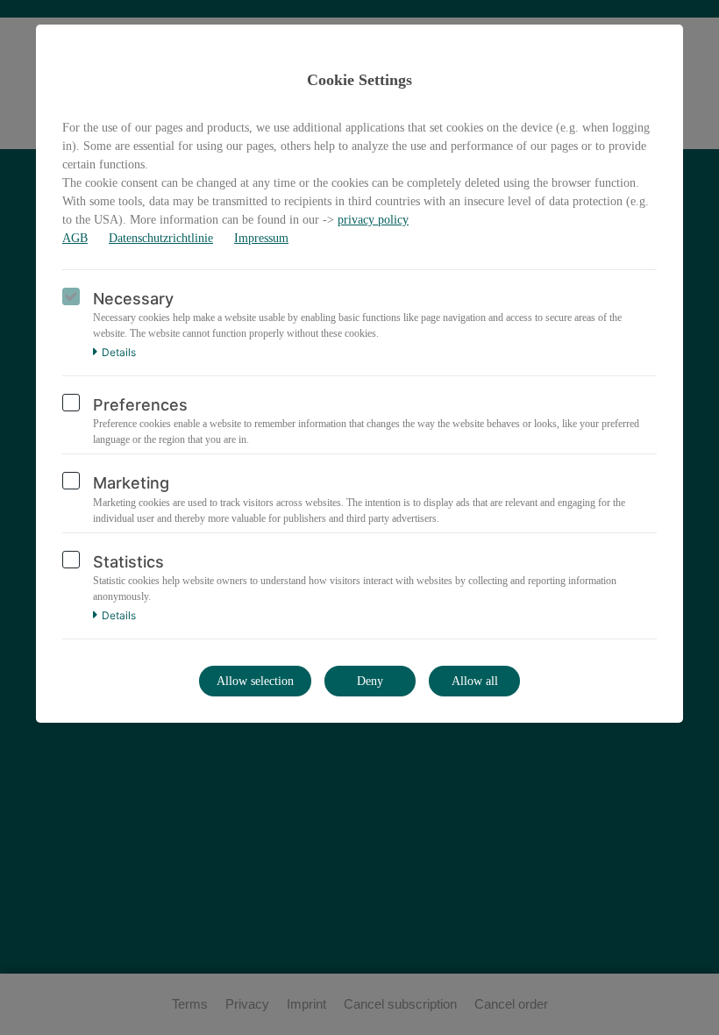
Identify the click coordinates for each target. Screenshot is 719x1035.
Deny (370, 681)
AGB (75, 238)
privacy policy (373, 219)
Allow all (475, 681)
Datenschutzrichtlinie (161, 238)
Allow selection (255, 681)
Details (119, 352)
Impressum (261, 238)
